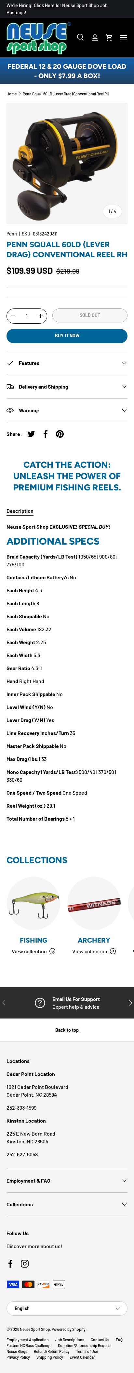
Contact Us (100, 1339)
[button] (109, 37)
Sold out (90, 315)
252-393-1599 (21, 1107)
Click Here (44, 5)
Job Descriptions (69, 1339)
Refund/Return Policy (52, 1351)
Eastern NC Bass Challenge (29, 1345)
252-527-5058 (22, 1154)
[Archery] (94, 903)
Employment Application (28, 1339)
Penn (12, 233)
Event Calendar (82, 1357)
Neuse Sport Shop (35, 1329)
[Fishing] (33, 903)
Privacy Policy (18, 1357)
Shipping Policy (49, 1357)
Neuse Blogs (17, 1351)
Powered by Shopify (69, 1329)
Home (12, 94)
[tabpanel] (67, 673)
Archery (94, 940)
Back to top (67, 1030)
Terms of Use (87, 1351)
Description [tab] (20, 511)
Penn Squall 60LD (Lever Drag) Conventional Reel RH (66, 94)
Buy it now (67, 335)
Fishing (33, 940)
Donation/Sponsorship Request (85, 1345)
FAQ (119, 1339)
